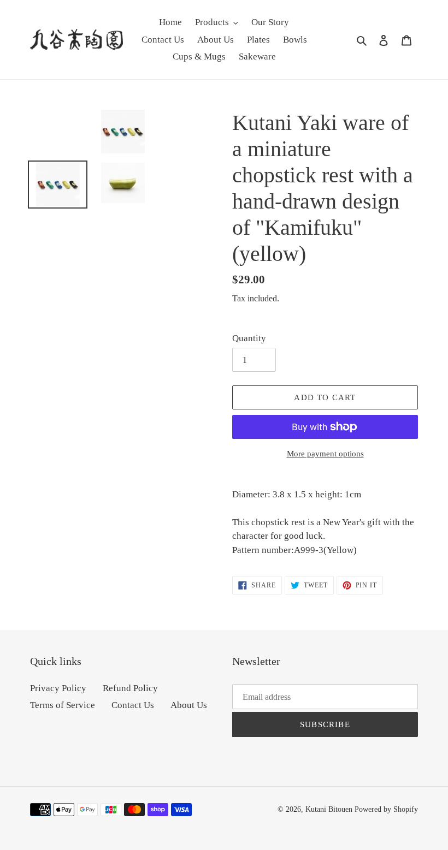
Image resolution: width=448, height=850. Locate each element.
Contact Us (132, 705)
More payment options (325, 453)
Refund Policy (130, 688)
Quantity (249, 338)
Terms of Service (62, 705)
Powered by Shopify (386, 809)
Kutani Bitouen (328, 809)
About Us (188, 705)
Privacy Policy (58, 688)
